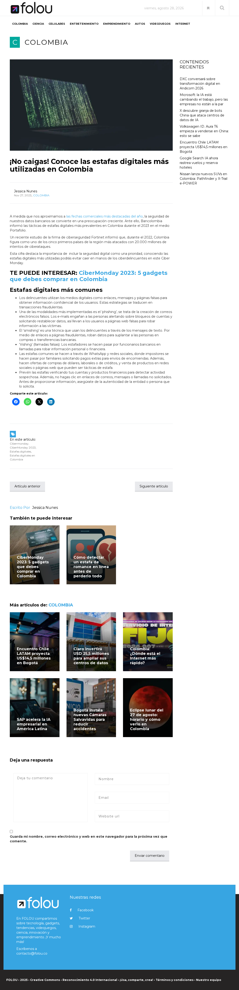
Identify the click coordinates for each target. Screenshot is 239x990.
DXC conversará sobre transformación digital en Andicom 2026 (200, 83)
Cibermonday (19, 443)
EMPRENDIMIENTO (116, 23)
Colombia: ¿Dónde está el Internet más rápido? (145, 656)
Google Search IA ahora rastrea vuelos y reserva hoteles (199, 163)
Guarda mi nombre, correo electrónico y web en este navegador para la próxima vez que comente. (88, 838)
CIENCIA (38, 23)
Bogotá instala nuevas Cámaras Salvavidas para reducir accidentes (90, 719)
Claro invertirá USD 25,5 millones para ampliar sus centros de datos (91, 656)
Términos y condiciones (174, 980)
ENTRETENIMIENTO (84, 23)
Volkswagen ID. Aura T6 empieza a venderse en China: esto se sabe (204, 131)
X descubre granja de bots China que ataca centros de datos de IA (202, 115)
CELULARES (57, 23)
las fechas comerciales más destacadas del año (104, 216)
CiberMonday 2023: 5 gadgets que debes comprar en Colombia (88, 275)
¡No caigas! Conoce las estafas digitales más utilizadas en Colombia (89, 165)
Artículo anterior (27, 486)
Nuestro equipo (208, 980)
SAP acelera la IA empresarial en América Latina (33, 724)
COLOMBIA (20, 23)
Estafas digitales (20, 451)
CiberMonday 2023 (23, 447)
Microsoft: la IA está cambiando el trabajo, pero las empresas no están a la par (204, 99)
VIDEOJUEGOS (160, 23)
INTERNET (182, 23)
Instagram (86, 926)
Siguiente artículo (154, 486)
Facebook (85, 910)
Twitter (84, 918)
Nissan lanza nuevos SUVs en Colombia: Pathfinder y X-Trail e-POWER (203, 178)
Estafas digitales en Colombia (22, 457)
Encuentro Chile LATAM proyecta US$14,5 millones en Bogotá (34, 656)
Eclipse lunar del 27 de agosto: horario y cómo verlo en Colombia (146, 719)
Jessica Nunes (25, 191)
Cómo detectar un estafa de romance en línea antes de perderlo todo (91, 566)
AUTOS (140, 23)
